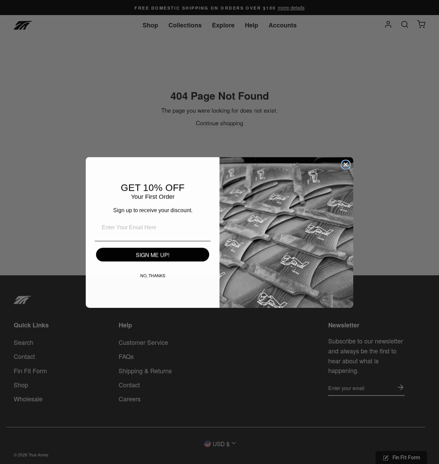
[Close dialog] (346, 164)
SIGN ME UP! (152, 255)
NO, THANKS (152, 275)
